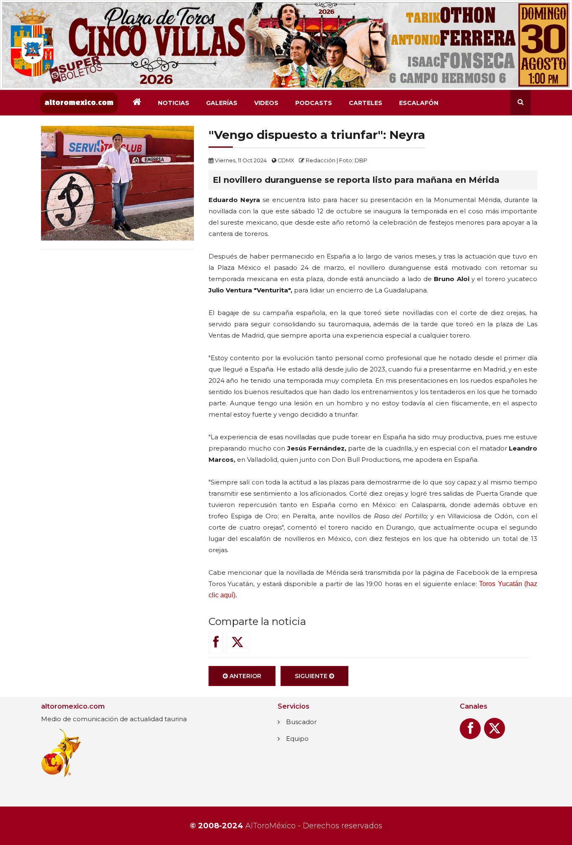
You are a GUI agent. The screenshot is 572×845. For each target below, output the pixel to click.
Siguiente (312, 676)
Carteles (365, 103)
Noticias (173, 103)
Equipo (297, 739)
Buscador (301, 722)
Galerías (221, 103)
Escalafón (418, 103)
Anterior (244, 676)
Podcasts (313, 103)
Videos (266, 103)
